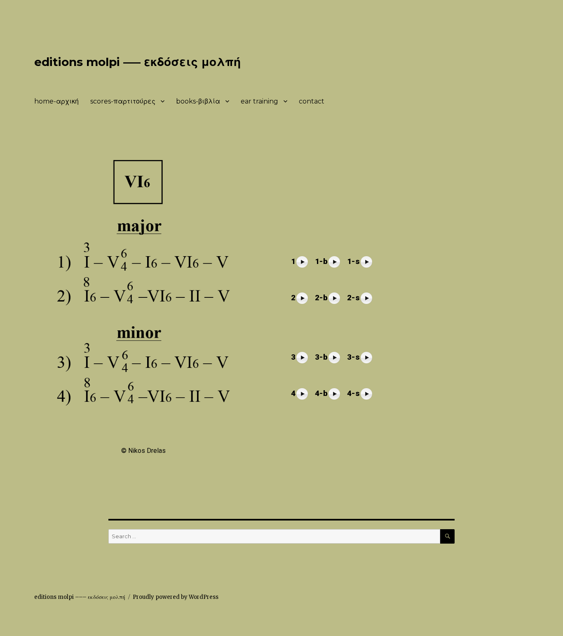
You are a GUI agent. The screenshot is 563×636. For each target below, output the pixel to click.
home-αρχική (56, 101)
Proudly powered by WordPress (175, 597)
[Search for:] (274, 536)
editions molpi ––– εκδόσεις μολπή (137, 62)
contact (311, 101)
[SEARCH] (447, 536)
